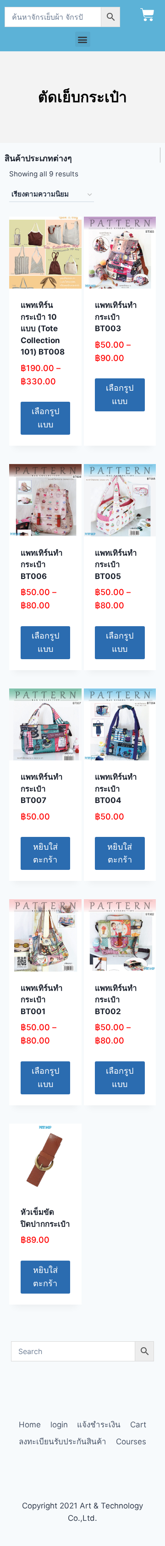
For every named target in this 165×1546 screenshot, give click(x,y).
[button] (82, 39)
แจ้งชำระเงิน (99, 1424)
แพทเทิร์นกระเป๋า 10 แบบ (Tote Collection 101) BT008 (43, 328)
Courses (131, 1441)
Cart (138, 1424)
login (59, 1424)
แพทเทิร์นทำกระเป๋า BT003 (116, 316)
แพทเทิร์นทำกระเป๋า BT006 (42, 564)
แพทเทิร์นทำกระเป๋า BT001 (42, 999)
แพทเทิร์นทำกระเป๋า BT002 (116, 999)
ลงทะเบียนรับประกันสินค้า (62, 1441)
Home (30, 1424)
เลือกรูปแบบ (45, 417)
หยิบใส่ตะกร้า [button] (45, 853)
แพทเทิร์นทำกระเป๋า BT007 (42, 788)
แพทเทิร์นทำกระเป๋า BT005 (116, 564)
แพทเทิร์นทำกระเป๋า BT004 (116, 788)
